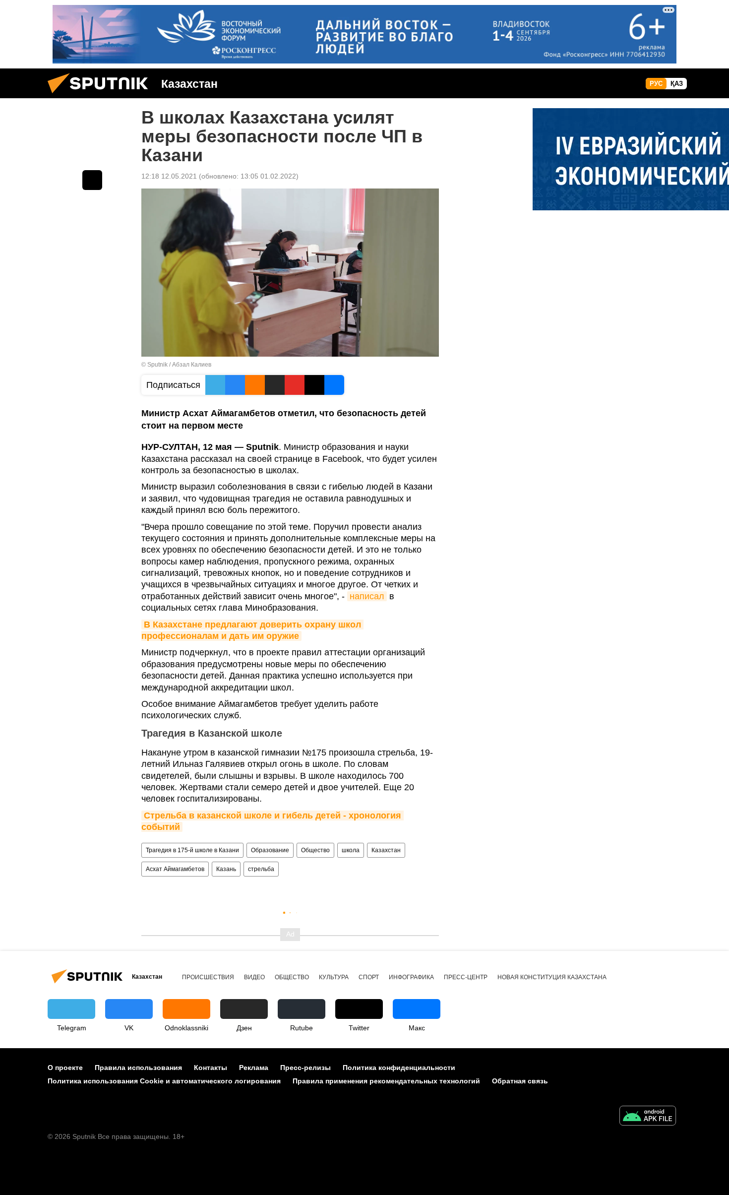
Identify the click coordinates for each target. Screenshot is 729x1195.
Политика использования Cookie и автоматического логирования (164, 1081)
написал (367, 596)
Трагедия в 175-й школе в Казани (192, 850)
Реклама (253, 1067)
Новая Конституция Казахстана (552, 977)
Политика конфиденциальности (399, 1067)
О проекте (65, 1067)
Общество (315, 850)
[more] (92, 180)
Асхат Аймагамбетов (175, 869)
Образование (270, 850)
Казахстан (386, 850)
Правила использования (138, 1067)
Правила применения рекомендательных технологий (386, 1081)
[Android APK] (647, 1117)
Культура (334, 977)
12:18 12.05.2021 (169, 176)
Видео (254, 977)
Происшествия (208, 977)
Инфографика (411, 977)
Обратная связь (520, 1081)
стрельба (261, 869)
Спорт (369, 977)
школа (351, 850)
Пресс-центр (465, 977)
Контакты (210, 1067)
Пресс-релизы (305, 1067)
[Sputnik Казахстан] (101, 96)
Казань (226, 869)
